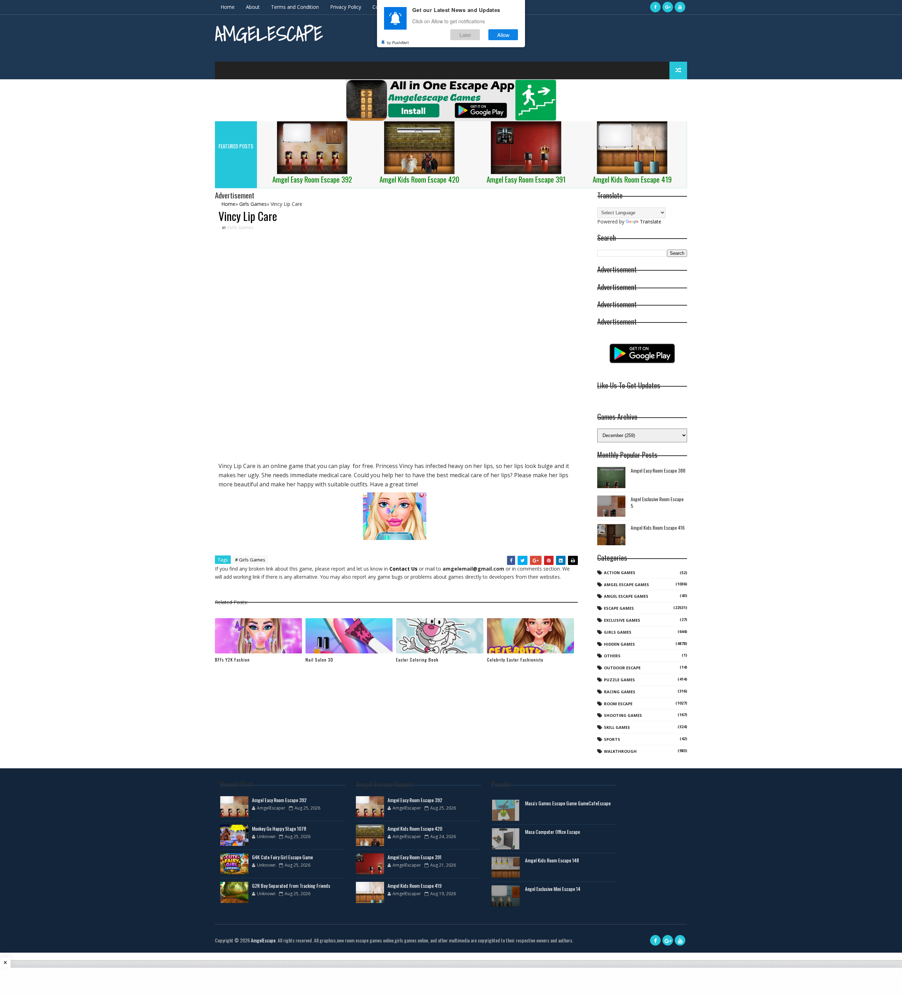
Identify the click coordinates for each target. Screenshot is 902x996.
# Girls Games (250, 560)
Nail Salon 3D (319, 660)
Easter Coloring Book (417, 660)
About (253, 7)
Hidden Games (619, 644)
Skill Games (617, 727)
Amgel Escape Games (626, 584)
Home (228, 7)
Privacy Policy (345, 7)
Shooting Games (623, 715)
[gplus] (667, 7)
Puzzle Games (619, 679)
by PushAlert (398, 42)
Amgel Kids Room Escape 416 (658, 527)
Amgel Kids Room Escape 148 (552, 860)
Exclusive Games (622, 620)
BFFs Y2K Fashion (232, 660)
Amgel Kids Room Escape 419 (414, 885)
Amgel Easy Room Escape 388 (658, 470)
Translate (650, 221)
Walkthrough (620, 751)
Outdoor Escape (622, 667)
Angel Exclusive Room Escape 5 (657, 502)
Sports (612, 739)
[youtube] (680, 7)
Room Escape (618, 703)
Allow (503, 34)
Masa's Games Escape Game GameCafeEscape (568, 803)
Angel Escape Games (626, 596)
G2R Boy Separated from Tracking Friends (291, 885)
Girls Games (240, 227)
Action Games (619, 572)
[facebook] (655, 7)
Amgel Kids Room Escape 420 (415, 828)
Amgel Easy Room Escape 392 (279, 800)
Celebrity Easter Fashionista (515, 660)
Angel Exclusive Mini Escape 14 (552, 888)
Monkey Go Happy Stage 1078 (279, 828)
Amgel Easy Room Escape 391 (414, 857)
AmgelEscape (269, 33)
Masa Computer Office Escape (552, 831)
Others (612, 655)
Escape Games (619, 608)
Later (465, 34)
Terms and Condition (295, 7)
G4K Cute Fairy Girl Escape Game (282, 857)
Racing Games (619, 691)
